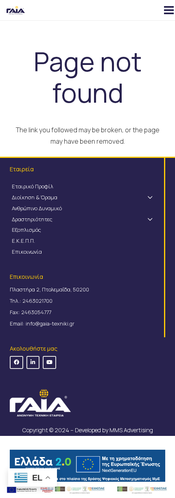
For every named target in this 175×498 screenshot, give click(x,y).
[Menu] (166, 10)
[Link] (142, 490)
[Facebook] (16, 362)
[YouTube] (49, 362)
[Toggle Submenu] (150, 197)
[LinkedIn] (33, 362)
